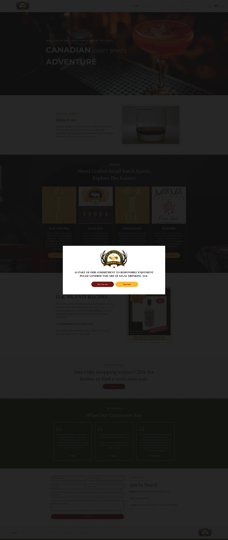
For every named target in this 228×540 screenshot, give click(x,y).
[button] (102, 284)
